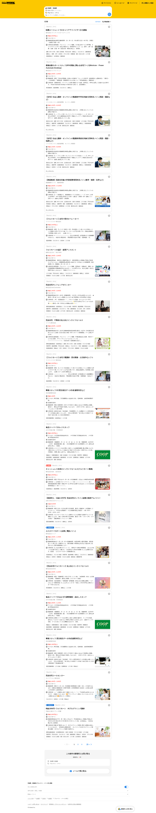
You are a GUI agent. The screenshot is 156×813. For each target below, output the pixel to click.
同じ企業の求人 (50, 129)
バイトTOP (31, 798)
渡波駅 (50, 798)
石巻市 (44, 798)
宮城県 (38, 798)
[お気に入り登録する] (109, 26)
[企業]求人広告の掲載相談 (74, 804)
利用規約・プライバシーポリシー (57, 804)
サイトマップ (44, 804)
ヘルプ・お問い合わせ (33, 804)
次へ (88, 744)
